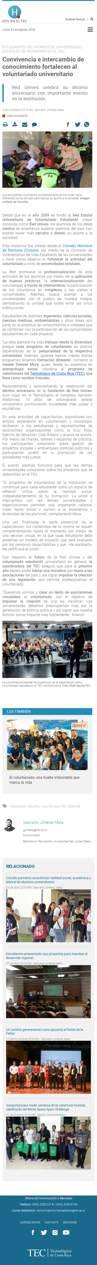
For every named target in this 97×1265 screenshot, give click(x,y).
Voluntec (33, 806)
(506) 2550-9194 (66, 1204)
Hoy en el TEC (14, 14)
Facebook (32, 1233)
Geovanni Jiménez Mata (49, 110)
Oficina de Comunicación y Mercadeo (48, 1198)
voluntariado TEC (53, 806)
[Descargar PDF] (16, 124)
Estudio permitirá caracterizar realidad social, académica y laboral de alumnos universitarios (48, 880)
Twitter (43, 1233)
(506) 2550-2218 (42, 1204)
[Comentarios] (36, 124)
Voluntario (17, 806)
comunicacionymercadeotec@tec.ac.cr (60, 1210)
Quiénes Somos (75, 19)
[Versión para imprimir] (7, 124)
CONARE (74, 806)
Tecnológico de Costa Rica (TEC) (57, 373)
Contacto (51, 1222)
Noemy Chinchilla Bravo (51, 1115)
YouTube (65, 1233)
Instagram (54, 1233)
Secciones (70, 1222)
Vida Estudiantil (17, 116)
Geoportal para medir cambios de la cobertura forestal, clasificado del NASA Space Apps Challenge (46, 1107)
